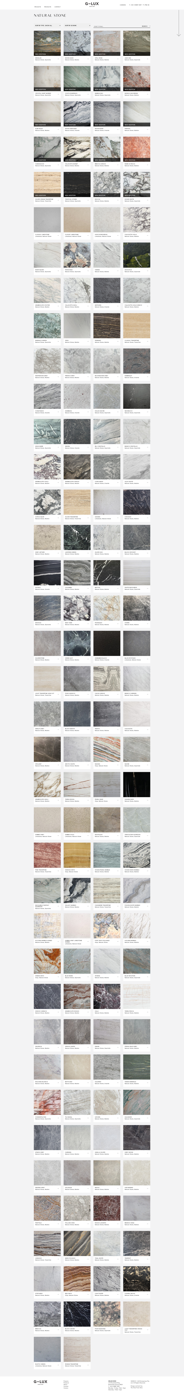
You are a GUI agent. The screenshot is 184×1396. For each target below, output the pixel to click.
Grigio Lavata (70, 1046)
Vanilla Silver (100, 1152)
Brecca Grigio (100, 164)
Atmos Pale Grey (131, 1046)
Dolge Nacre (100, 411)
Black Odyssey (130, 552)
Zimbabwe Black (101, 658)
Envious (38, 623)
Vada (67, 340)
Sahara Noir (129, 799)
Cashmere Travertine (103, 905)
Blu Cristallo (100, 446)
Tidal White (99, 1258)
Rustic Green (40, 1364)
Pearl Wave (99, 799)
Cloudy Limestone (72, 234)
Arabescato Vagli (41, 799)
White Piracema (71, 128)
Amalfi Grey (39, 728)
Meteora (98, 305)
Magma (97, 764)
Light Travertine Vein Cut (44, 693)
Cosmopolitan (40, 1117)
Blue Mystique (130, 658)
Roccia (97, 199)
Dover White (129, 199)
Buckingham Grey (101, 375)
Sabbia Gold (69, 834)
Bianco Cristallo (131, 446)
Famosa (127, 128)
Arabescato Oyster (42, 305)
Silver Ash (99, 552)
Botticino (68, 1081)
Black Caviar (70, 1329)
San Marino (129, 1187)
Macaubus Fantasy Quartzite (42, 906)
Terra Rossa (69, 799)
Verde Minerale (130, 1081)
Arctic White (70, 764)
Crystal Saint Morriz (43, 93)
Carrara (68, 1152)
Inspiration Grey (41, 375)
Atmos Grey (39, 1152)
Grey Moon (129, 1152)
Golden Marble (130, 940)
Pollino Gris (70, 1223)
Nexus (97, 1187)
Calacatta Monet (71, 164)
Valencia (38, 1046)
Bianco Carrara (130, 693)
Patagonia (69, 270)
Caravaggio (39, 164)
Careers (123, 5)
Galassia (68, 1187)
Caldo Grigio (100, 693)
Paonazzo (98, 623)
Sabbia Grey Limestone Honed (73, 941)
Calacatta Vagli (71, 305)
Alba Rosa (39, 128)
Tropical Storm (71, 199)
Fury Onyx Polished (102, 940)
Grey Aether (40, 552)
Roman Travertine (71, 1364)
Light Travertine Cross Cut (133, 1329)
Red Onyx (68, 1293)
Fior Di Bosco (70, 693)
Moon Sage (69, 58)
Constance (39, 411)
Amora (67, 446)
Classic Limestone (42, 234)
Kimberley (128, 375)
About (65, 1384)
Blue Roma (69, 976)
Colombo (68, 587)
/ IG (148, 5)
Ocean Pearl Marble (102, 870)
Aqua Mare (39, 446)
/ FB (145, 5)
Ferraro (98, 340)
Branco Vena (129, 1223)
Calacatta (128, 728)
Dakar (97, 1046)
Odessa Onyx (70, 870)
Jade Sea (128, 58)
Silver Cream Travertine (44, 199)
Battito (97, 587)
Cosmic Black (130, 1293)
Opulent (38, 764)
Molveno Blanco (41, 1081)
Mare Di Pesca (130, 164)
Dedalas (38, 58)
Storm (127, 623)
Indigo (97, 728)
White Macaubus (131, 587)
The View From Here (137, 1387)
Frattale (38, 1223)
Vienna (97, 270)
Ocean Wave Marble (132, 870)
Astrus (38, 587)
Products (66, 1383)
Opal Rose (98, 58)
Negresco (128, 411)
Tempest (128, 1258)
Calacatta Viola (131, 234)
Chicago (128, 517)
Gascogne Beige (101, 234)
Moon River (99, 128)
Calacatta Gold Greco (133, 305)
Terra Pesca (129, 1011)
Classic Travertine (132, 340)
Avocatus (128, 270)
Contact (58, 7)
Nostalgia (98, 834)
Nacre (127, 764)
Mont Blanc (39, 270)
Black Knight (70, 728)
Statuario (39, 1293)
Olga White (129, 481)
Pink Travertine (41, 870)
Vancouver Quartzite (132, 834)
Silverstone (39, 658)
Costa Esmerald (71, 93)
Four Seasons (100, 1329)
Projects (66, 1381)
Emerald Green (41, 340)
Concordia (99, 481)
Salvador (128, 1117)
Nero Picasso (70, 1258)
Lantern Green (70, 552)
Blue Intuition (130, 976)
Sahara (97, 517)
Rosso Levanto (100, 1223)
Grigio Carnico (41, 1011)
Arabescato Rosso (72, 1011)
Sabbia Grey (39, 834)
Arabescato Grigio (72, 481)
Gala (97, 1011)
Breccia (38, 1329)
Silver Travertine (71, 517)
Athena (97, 976)
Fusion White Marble (132, 905)
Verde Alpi (69, 658)
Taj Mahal (68, 1117)
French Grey (70, 375)
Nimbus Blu (99, 93)
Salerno (98, 1081)
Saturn (97, 1117)
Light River (99, 1293)
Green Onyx (39, 976)
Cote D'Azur (39, 517)
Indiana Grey (40, 1187)
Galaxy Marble (70, 905)
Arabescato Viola (41, 481)
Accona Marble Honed (43, 940)
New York (68, 623)
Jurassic (38, 1258)
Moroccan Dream (131, 93)
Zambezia (68, 411)
